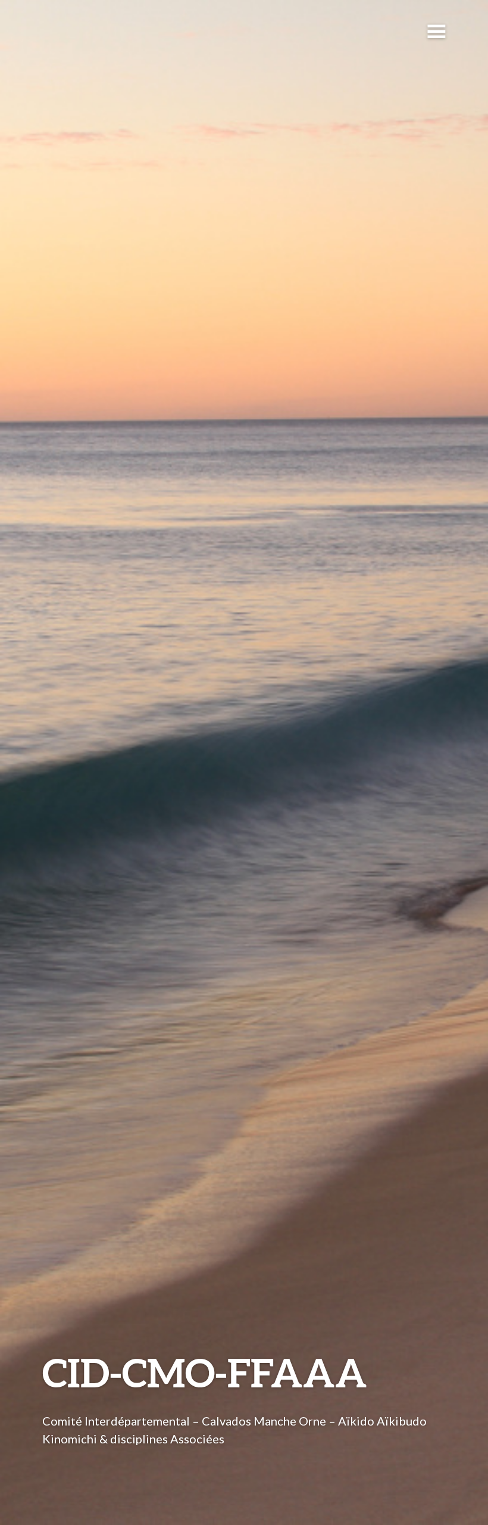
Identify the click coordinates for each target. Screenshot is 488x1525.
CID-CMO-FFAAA (204, 1372)
